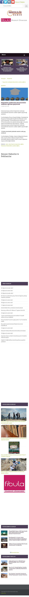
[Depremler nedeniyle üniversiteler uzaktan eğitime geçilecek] (14, 94)
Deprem (13, 144)
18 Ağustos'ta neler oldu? (7, 302)
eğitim (21, 144)
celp (10, 144)
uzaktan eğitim (15, 145)
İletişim (22, 2)
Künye (17, 2)
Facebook (2, 2)
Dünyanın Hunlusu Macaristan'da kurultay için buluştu (13, 330)
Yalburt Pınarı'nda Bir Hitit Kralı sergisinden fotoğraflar (18, 544)
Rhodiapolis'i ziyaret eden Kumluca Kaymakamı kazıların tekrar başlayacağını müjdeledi (18, 539)
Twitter (5, 2)
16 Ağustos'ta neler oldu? (7, 313)
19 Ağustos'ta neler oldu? (7, 300)
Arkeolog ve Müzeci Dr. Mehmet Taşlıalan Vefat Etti (13, 310)
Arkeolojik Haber (14, 591)
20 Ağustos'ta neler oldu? (7, 293)
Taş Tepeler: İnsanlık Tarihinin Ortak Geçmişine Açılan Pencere (18, 574)
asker (7, 144)
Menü (4, 54)
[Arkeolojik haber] (14, 12)
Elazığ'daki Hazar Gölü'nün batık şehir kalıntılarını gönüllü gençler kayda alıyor (18, 532)
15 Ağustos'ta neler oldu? (7, 328)
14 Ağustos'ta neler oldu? (7, 333)
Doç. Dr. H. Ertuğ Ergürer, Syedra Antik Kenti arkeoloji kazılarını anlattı (18, 568)
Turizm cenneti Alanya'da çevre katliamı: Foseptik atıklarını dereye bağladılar (12, 316)
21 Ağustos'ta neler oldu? (7, 290)
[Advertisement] (14, 38)
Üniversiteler (9, 145)
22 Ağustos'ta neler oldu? (7, 288)
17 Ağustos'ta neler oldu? (7, 305)
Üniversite (3, 145)
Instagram (9, 2)
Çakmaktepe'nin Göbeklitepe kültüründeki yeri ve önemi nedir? (17, 562)
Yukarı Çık (3, 593)
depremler (17, 144)
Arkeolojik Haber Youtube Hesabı (13, 2)
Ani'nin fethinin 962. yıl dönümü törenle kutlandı (12, 308)
